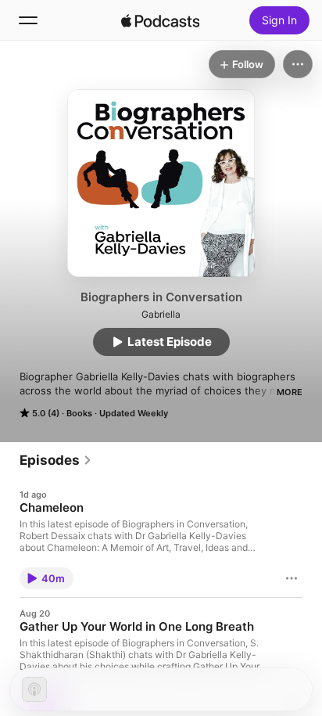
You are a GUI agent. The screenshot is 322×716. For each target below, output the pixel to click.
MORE (289, 392)
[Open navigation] (28, 20)
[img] (160, 20)
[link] (56, 460)
